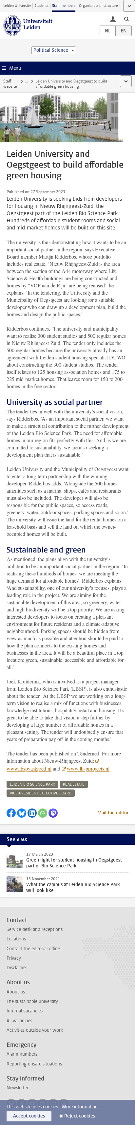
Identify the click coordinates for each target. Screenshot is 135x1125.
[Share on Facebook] (11, 813)
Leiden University (17, 5)
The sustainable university (32, 1001)
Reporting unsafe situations (34, 1064)
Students (41, 5)
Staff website (10, 84)
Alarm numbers (22, 1054)
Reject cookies (79, 1116)
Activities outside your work (35, 1030)
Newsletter (18, 1088)
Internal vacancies (25, 1011)
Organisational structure (98, 5)
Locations (16, 939)
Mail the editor (112, 813)
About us (16, 992)
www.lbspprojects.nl (88, 768)
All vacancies (19, 1021)
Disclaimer (17, 968)
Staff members (63, 5)
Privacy (14, 958)
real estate (74, 784)
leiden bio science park (32, 784)
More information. (80, 1107)
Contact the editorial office (33, 949)
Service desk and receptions (35, 929)
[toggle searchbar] (126, 18)
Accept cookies (29, 1116)
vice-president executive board (40, 793)
